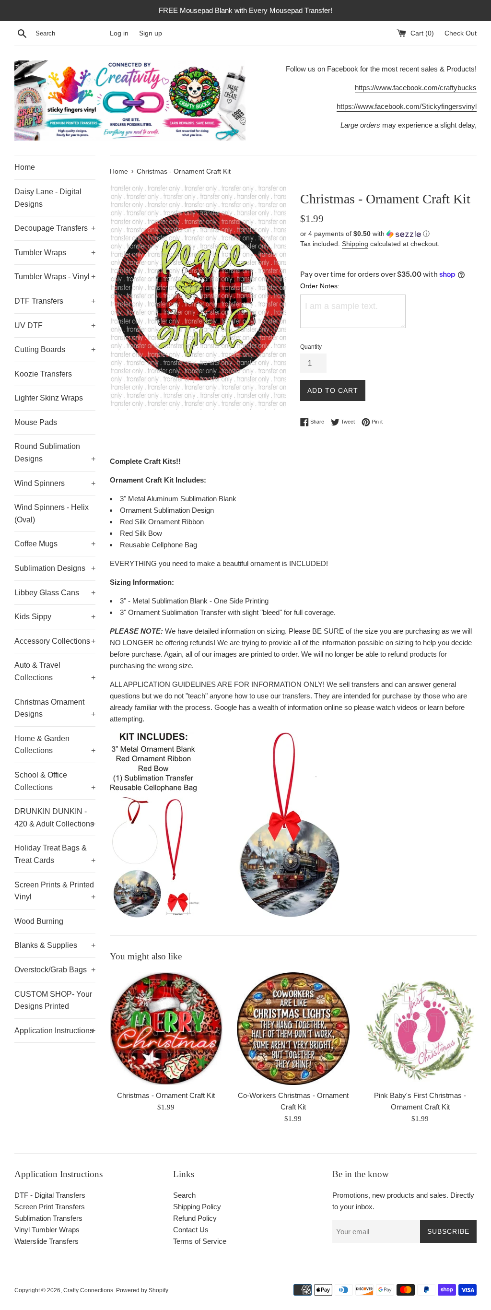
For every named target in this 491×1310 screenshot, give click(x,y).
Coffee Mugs (54, 544)
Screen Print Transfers (49, 1207)
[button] (388, 233)
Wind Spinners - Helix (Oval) (51, 513)
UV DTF (54, 325)
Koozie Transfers (43, 374)
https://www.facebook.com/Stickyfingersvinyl (407, 106)
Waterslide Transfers (46, 1241)
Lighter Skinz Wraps (48, 398)
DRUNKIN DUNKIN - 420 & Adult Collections (54, 817)
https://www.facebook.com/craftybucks (416, 87)
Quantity (311, 346)
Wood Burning (38, 921)
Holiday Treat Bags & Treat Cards (54, 854)
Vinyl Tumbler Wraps (47, 1230)
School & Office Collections (54, 781)
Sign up (150, 33)
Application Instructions (54, 1031)
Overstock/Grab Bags (54, 970)
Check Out (460, 33)
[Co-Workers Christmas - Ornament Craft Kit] (293, 1028)
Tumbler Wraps (54, 252)
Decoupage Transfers (54, 228)
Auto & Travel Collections (54, 671)
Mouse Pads (35, 422)
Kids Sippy (54, 617)
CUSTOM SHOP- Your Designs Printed (53, 1000)
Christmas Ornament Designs (54, 708)
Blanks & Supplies (54, 945)
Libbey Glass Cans (54, 593)
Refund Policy (195, 1218)
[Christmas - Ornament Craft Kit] (166, 1028)
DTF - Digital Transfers (49, 1195)
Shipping (355, 244)
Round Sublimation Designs (54, 452)
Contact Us (191, 1230)
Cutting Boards (54, 349)
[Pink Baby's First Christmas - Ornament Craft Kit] (420, 1028)
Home (24, 167)
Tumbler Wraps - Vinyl (54, 276)
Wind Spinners (54, 483)
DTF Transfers (54, 301)
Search (184, 1195)
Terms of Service (199, 1241)
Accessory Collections (54, 641)
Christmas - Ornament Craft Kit (166, 1095)
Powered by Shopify (142, 1290)
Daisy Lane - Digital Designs (48, 198)
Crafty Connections (88, 1290)
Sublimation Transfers (48, 1218)
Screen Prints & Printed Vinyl (54, 891)
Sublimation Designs (54, 568)
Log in (119, 33)
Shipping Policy (197, 1207)
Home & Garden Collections (54, 744)
